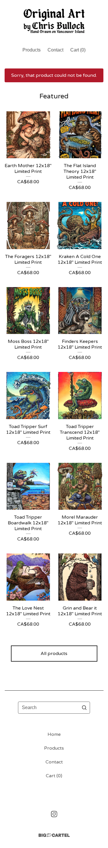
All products (54, 653)
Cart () (78, 49)
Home (54, 734)
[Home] (54, 21)
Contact (55, 49)
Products (31, 49)
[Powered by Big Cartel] (54, 835)
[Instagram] (54, 814)
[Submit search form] (84, 707)
